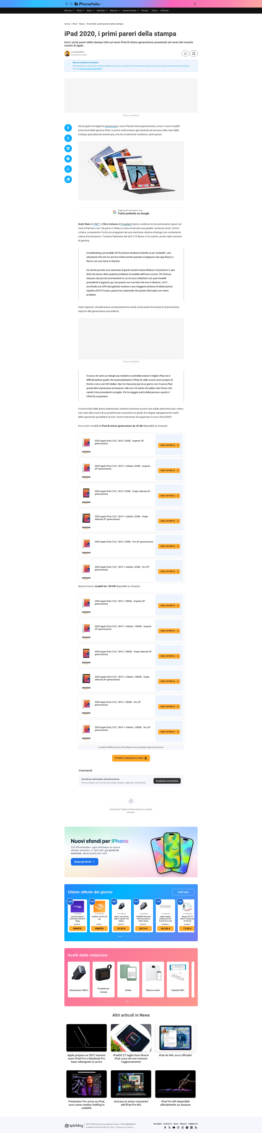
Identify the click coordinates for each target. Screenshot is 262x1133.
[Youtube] (174, 1127)
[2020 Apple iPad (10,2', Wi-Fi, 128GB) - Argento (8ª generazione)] (86, 603)
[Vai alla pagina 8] (138, 936)
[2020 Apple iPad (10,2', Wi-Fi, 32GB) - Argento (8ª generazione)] (86, 442)
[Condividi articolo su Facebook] (68, 128)
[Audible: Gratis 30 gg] (99, 906)
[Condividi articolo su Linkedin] (68, 148)
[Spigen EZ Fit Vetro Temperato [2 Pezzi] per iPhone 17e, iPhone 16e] (187, 906)
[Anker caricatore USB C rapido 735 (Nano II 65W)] (121, 906)
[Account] (195, 4)
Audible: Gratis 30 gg (99, 917)
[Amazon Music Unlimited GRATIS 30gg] (77, 906)
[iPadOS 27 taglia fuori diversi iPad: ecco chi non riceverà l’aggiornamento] (131, 1038)
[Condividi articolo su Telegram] (68, 159)
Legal (176, 1124)
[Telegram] (187, 1127)
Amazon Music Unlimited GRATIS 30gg (77, 918)
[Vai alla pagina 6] (133, 936)
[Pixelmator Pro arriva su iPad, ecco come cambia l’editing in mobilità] (86, 1084)
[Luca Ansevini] (67, 53)
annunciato (111, 126)
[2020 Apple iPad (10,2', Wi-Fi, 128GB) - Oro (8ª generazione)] (86, 704)
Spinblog (101, 1124)
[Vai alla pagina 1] (120, 936)
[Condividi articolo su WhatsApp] (68, 169)
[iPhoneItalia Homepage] (87, 3)
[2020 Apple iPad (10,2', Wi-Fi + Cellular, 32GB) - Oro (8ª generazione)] (86, 569)
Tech (154, 10)
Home (67, 23)
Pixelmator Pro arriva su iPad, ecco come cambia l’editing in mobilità (86, 1105)
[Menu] (66, 4)
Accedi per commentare (167, 781)
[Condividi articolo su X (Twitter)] (68, 138)
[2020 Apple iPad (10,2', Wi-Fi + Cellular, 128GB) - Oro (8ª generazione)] (86, 729)
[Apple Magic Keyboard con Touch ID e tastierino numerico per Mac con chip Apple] (165, 906)
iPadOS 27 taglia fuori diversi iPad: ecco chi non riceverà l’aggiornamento (131, 1058)
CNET (97, 224)
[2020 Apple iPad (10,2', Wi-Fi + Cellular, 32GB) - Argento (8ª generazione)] (86, 468)
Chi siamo (157, 1124)
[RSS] (196, 1127)
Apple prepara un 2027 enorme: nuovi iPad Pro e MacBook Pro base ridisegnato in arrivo (86, 1058)
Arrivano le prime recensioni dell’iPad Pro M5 (131, 1103)
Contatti (167, 1124)
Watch (113, 10)
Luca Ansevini (77, 52)
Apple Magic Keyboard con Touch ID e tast (165, 918)
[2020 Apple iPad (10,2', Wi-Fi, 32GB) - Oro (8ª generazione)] (86, 543)
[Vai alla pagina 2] (123, 936)
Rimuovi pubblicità (131, 115)
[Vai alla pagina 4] (128, 936)
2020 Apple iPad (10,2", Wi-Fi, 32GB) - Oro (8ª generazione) (124, 541)
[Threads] (182, 1127)
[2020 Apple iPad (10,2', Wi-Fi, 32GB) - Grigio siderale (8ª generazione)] (86, 493)
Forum (145, 10)
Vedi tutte (183, 892)
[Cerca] (71, 4)
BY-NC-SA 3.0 (109, 1127)
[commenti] (185, 53)
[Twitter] (169, 1127)
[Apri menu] (101, 3)
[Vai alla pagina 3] (126, 936)
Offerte (165, 10)
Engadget (126, 224)
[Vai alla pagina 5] (131, 936)
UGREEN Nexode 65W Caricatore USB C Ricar (143, 918)
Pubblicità (193, 1124)
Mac (89, 10)
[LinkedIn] (191, 1127)
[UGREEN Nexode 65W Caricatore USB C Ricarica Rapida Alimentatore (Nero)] (143, 906)
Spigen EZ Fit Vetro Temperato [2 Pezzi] (187, 918)
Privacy (183, 1124)
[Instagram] (178, 1127)
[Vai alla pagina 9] (141, 936)
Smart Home (129, 10)
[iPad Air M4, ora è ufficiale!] (175, 1038)
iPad (79, 10)
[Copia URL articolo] (68, 179)
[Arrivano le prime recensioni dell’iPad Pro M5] (131, 1084)
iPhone (68, 10)
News (82, 23)
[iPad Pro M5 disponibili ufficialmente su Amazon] (175, 1084)
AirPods (101, 10)
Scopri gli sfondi (82, 861)
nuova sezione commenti (91, 69)
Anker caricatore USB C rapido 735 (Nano (121, 918)
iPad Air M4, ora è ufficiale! (175, 1055)
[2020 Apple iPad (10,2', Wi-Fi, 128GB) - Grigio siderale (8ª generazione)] (86, 653)
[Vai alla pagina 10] (143, 936)
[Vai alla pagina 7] (136, 936)
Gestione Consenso (125, 1127)
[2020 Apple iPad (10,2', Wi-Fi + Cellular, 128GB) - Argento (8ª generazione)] (86, 628)
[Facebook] (165, 1127)
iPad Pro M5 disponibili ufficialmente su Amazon (175, 1103)
